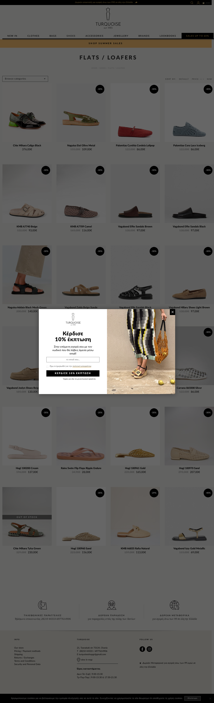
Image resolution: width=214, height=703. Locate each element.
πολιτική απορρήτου (82, 366)
